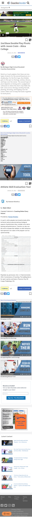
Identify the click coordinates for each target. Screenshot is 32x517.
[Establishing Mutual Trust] (16, 368)
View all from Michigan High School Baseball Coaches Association (13, 136)
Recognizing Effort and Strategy (10, 357)
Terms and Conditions (16, 511)
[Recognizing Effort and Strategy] (16, 348)
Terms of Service (25, 499)
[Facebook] (16, 56)
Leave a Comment (24, 121)
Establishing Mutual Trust (8, 376)
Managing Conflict (6, 319)
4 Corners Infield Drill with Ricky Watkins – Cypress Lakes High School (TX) (22, 485)
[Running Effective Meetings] (16, 329)
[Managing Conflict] (16, 310)
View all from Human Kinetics (23, 301)
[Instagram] (9, 505)
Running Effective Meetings (8, 338)
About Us (3, 498)
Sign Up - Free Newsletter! (16, 398)
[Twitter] (19, 56)
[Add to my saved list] (27, 40)
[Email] (13, 56)
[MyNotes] (30, 40)
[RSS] (13, 505)
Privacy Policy (16, 498)
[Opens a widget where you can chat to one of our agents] (7, 514)
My (5, 121)
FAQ (9, 497)
